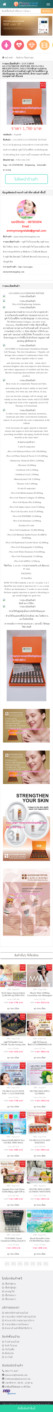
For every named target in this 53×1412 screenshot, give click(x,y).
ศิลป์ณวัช (9, 1353)
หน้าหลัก (8, 58)
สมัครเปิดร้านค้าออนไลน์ (16, 1313)
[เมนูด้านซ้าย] (4, 4)
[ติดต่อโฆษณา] (7, 1263)
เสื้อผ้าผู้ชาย (10, 1284)
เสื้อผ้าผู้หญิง (10, 1288)
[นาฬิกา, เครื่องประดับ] (32, 45)
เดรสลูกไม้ (10, 1291)
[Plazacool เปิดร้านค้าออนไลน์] (26, 4)
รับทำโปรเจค (11, 1345)
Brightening (30, 165)
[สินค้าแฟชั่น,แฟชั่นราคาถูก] (6, 45)
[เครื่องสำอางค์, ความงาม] (19, 45)
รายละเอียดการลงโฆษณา (17, 1324)
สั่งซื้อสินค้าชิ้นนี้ (26, 1408)
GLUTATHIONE (16, 165)
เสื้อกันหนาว (10, 1295)
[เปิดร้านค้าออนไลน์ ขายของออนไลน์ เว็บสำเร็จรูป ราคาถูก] (26, 25)
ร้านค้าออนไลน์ (12, 1342)
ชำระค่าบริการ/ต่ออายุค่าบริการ (19, 1320)
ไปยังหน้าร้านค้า (26, 179)
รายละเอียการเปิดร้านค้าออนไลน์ (20, 1317)
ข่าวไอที (8, 1357)
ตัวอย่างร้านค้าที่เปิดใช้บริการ (18, 1328)
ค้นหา (48, 11)
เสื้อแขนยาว (10, 1299)
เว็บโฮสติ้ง (9, 1349)
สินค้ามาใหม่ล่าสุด (24, 58)
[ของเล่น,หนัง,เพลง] (44, 45)
